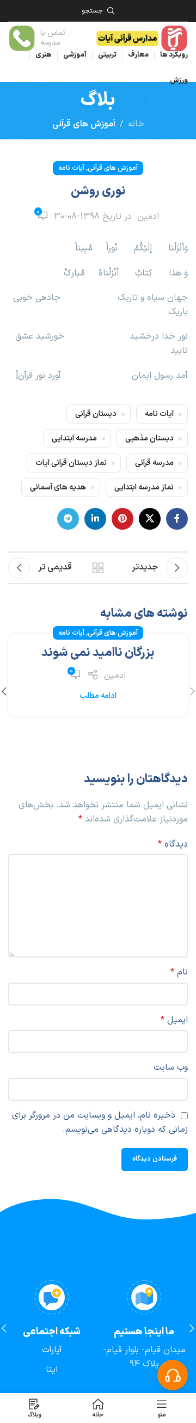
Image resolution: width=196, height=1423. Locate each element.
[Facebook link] (177, 519)
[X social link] (150, 519)
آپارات (52, 1350)
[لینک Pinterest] (122, 519)
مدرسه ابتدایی (74, 438)
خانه (136, 124)
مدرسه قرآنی (154, 463)
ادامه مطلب (98, 696)
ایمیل (174, 1020)
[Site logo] (141, 37)
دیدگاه (173, 844)
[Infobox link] (46, 38)
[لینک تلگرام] (68, 519)
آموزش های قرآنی (83, 124)
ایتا (52, 1369)
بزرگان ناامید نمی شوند (98, 653)
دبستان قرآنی (96, 414)
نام (179, 972)
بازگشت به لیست (98, 568)
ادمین (148, 216)
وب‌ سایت (171, 1067)
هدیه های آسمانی (58, 487)
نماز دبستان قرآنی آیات (71, 463)
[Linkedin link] (95, 519)
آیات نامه (71, 168)
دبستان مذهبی (149, 438)
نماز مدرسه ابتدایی (144, 487)
